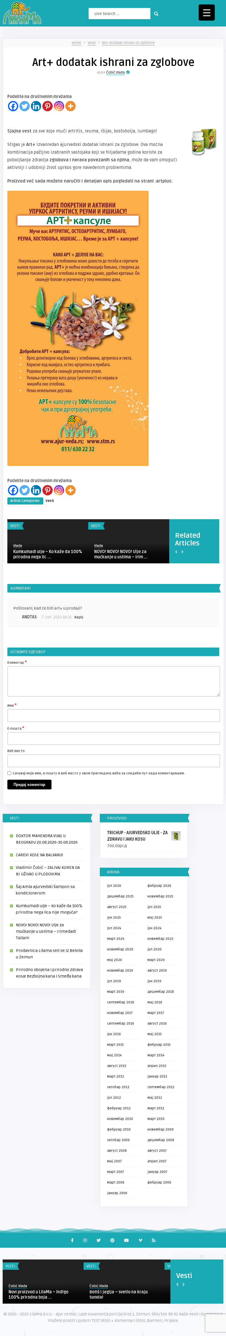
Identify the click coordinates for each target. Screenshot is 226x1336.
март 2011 (155, 1108)
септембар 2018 (120, 1002)
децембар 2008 (160, 1140)
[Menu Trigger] (207, 12)
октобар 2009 (118, 1140)
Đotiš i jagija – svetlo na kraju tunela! (118, 1294)
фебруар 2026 (159, 886)
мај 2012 (154, 1098)
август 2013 (116, 1066)
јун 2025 (114, 917)
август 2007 (157, 1151)
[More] (70, 106)
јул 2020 (154, 949)
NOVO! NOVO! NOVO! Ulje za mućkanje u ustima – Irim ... (120, 554)
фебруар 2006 (159, 1182)
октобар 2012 (118, 1087)
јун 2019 (154, 981)
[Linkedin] (36, 106)
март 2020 (156, 960)
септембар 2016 (120, 1023)
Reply (78, 617)
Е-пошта (15, 728)
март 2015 (115, 1045)
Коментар (17, 662)
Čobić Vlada (115, 72)
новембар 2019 (120, 970)
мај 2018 (154, 1002)
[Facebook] (13, 106)
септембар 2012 (161, 1087)
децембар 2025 (120, 896)
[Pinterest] (47, 106)
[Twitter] (24, 106)
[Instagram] (59, 106)
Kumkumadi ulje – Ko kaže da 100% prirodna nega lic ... (47, 554)
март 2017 (155, 1013)
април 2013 (156, 1066)
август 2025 (117, 907)
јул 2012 (114, 1098)
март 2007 (115, 1172)
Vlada (17, 546)
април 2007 (157, 1161)
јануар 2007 (157, 1172)
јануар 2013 (157, 1076)
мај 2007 (114, 1161)
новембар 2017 (120, 1013)
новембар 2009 (160, 1129)
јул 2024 (114, 928)
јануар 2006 (117, 1193)
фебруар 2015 (159, 1045)
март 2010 (155, 1119)
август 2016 (157, 1023)
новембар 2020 (120, 949)
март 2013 (115, 1076)
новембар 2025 (160, 896)
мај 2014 (114, 1055)
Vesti (92, 43)
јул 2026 (114, 886)
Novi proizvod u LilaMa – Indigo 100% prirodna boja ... (38, 1294)
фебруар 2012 (119, 1108)
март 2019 (115, 992)
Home (76, 43)
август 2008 (117, 1151)
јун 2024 (154, 928)
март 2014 (155, 1055)
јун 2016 (114, 1034)
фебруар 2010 (119, 1129)
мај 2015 (154, 1034)
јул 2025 (154, 907)
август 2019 (157, 970)
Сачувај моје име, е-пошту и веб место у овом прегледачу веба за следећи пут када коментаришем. (99, 773)
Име (11, 705)
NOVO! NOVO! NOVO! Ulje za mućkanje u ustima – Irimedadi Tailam (46, 931)
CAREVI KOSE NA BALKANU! (39, 854)
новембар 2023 (160, 939)
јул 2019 (114, 981)
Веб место (16, 751)
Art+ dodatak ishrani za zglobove (128, 43)
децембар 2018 (160, 992)
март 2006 (115, 1182)
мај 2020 (114, 960)
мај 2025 (154, 917)
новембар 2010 (120, 1119)
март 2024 (115, 939)
